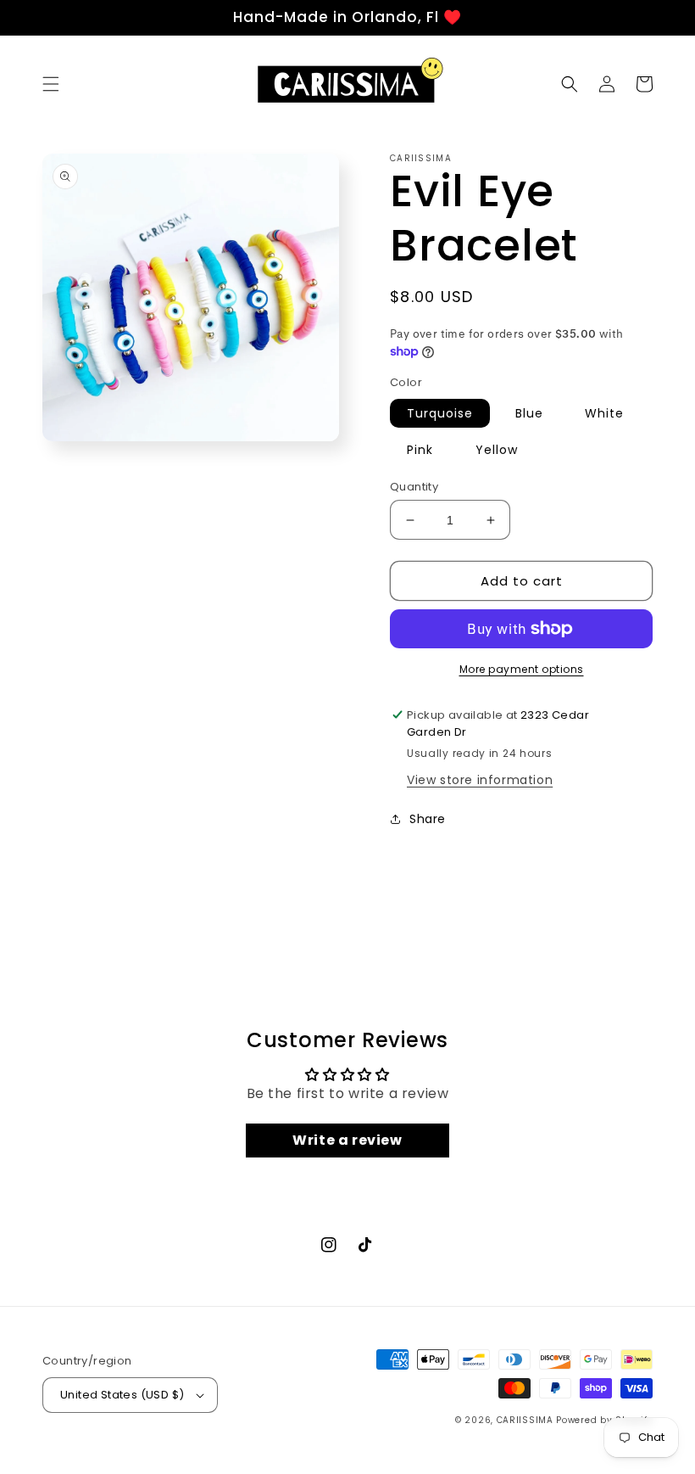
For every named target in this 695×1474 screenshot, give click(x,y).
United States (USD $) (122, 1395)
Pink (420, 449)
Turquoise (440, 413)
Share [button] (427, 818)
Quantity (414, 487)
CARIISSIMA (525, 1420)
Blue (529, 413)
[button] (51, 84)
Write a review (347, 1140)
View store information (480, 779)
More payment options (521, 669)
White (604, 413)
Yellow (496, 449)
